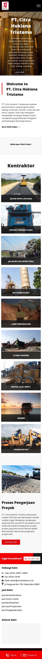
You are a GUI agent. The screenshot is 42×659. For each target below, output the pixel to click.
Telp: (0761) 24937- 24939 (16, 573)
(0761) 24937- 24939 (33, 559)
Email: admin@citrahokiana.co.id (19, 580)
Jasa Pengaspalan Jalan (12, 610)
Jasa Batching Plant (10, 602)
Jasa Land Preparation (11, 606)
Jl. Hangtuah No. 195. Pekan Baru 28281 (22, 584)
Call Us (13, 655)
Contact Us (32, 655)
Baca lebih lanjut (10, 127)
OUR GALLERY (11, 542)
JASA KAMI (19, 72)
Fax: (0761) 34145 (12, 576)
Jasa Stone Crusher (10, 599)
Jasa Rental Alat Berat (11, 595)
